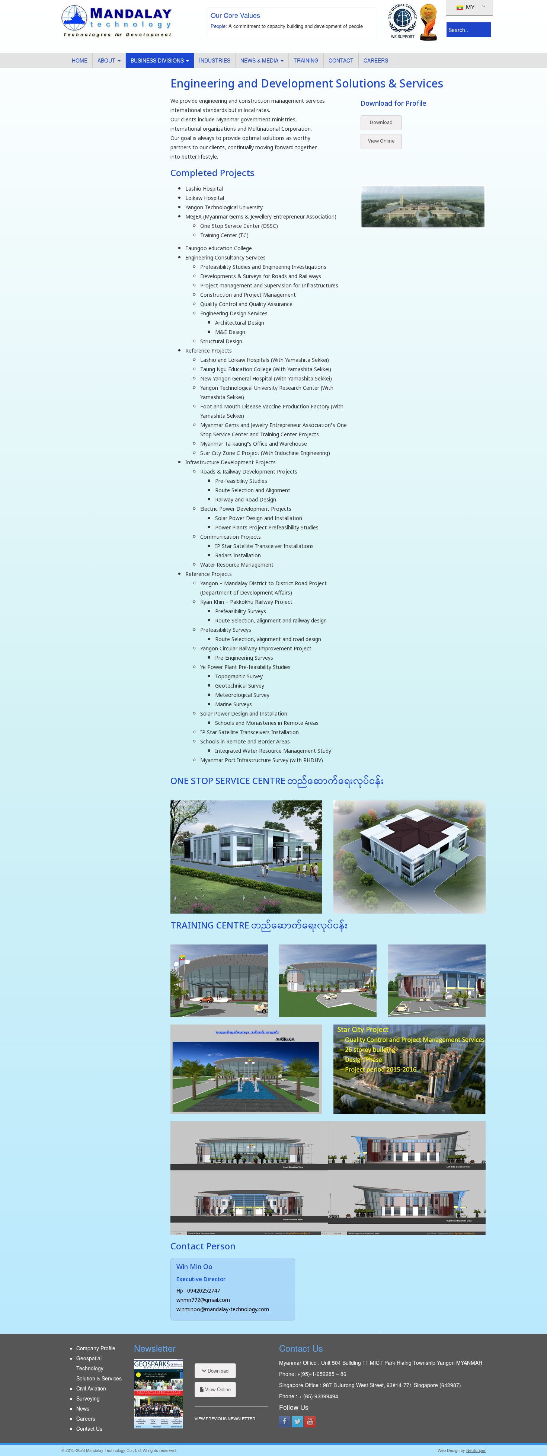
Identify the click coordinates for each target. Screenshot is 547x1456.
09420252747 (203, 1291)
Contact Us (89, 1428)
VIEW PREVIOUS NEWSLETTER (225, 1418)
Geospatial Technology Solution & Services (99, 1368)
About (107, 60)
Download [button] (381, 123)
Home (79, 60)
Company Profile (95, 1348)
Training (306, 60)
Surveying (88, 1398)
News (82, 1408)
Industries (214, 60)
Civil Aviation (91, 1388)
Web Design (449, 1450)
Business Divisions (158, 60)
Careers (376, 60)
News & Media (260, 60)
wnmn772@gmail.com (203, 1300)
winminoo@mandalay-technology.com (222, 1310)
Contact (341, 60)
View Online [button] (381, 141)
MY (469, 7)
